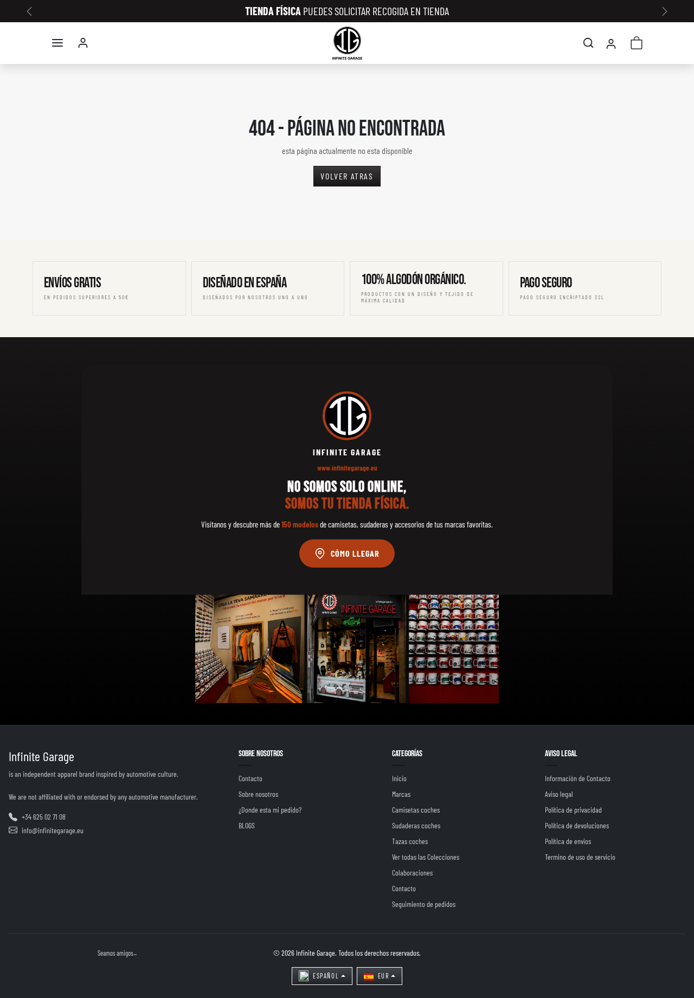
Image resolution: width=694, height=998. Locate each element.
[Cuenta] (82, 42)
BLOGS (247, 825)
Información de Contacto (578, 778)
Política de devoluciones (577, 825)
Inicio (399, 778)
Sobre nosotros (258, 794)
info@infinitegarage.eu (52, 830)
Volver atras (346, 176)
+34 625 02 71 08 (44, 816)
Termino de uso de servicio (580, 856)
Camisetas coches (416, 809)
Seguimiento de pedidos (423, 904)
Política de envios (568, 841)
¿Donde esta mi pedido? (270, 809)
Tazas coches (410, 841)
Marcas (401, 794)
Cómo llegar (355, 553)
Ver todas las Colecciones (425, 856)
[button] (57, 42)
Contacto (250, 778)
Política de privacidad (573, 809)
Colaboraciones (412, 872)
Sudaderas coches (416, 825)
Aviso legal (559, 794)
